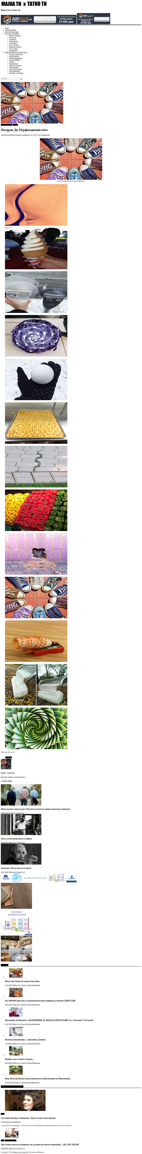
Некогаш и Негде (15, 47)
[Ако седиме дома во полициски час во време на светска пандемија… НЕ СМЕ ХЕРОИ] (12, 1137)
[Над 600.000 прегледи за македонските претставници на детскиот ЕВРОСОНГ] (16, 996)
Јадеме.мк (12, 39)
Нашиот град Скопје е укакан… (19, 1059)
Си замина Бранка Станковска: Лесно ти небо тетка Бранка (28, 1118)
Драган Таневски (15, 65)
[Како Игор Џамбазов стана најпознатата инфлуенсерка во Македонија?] (16, 1074)
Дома (7, 28)
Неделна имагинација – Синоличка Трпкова (25, 1039)
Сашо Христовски (15, 69)
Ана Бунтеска (14, 56)
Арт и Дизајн (14, 45)
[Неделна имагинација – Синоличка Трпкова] (16, 1035)
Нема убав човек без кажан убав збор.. (22, 981)
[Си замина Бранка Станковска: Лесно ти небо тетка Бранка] (25, 1110)
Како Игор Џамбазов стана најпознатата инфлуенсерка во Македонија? (38, 1078)
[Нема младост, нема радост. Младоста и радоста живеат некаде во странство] (21, 805)
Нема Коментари (34, 985)
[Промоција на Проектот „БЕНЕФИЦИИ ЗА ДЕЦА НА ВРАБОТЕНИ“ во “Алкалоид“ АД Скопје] (16, 1016)
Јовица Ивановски (15, 58)
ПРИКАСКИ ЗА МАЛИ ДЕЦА (16, 52)
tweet (2, 1114)
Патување (12, 37)
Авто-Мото (13, 43)
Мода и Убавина (15, 35)
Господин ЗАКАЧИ (12, 34)
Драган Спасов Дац (16, 54)
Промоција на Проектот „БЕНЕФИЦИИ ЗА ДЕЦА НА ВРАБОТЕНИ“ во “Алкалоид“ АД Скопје (49, 1020)
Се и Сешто (13, 49)
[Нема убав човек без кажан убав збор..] (16, 977)
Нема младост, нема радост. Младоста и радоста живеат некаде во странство (35, 809)
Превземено (13, 50)
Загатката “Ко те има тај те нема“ (16, 868)
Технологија (13, 41)
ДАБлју (12, 62)
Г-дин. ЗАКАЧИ (6, 125)
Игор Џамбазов (14, 71)
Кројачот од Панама (16, 73)
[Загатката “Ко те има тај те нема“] (21, 864)
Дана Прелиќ (14, 67)
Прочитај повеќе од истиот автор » (13, 777)
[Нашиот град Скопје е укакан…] (16, 1055)
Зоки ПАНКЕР (14, 60)
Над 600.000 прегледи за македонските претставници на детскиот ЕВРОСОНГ (40, 1000)
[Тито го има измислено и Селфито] (21, 834)
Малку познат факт (12, 32)
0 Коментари (45, 135)
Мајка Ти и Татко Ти (10, 10)
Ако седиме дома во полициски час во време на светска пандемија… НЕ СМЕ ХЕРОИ (40, 1144)
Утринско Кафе (10, 30)
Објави (15, 125)
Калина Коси (13, 63)
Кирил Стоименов (22, 135)
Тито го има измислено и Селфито (16, 838)
